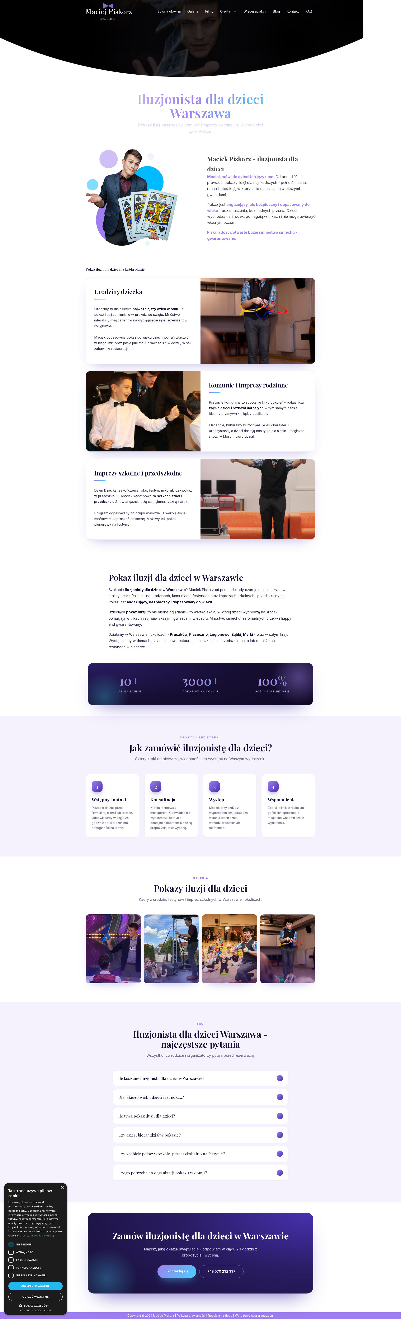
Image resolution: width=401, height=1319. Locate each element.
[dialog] (35, 1249)
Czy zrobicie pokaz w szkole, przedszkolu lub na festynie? (171, 1153)
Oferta (225, 11)
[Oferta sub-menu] (236, 11)
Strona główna (169, 11)
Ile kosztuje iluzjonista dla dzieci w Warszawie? (161, 1078)
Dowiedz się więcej (42, 1235)
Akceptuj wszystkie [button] (35, 1286)
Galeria (192, 11)
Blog (276, 11)
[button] (35, 1306)
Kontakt (293, 11)
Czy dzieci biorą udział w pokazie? (149, 1135)
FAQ (308, 11)
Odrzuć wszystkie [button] (35, 1297)
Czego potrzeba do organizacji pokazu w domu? (162, 1172)
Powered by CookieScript (35, 1310)
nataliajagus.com (262, 1315)
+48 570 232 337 (221, 1271)
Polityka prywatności (191, 1315)
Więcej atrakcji (255, 11)
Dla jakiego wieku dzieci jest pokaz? (151, 1097)
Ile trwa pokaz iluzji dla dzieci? (146, 1116)
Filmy (209, 11)
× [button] (62, 1187)
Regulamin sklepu (219, 1315)
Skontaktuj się (176, 1271)
